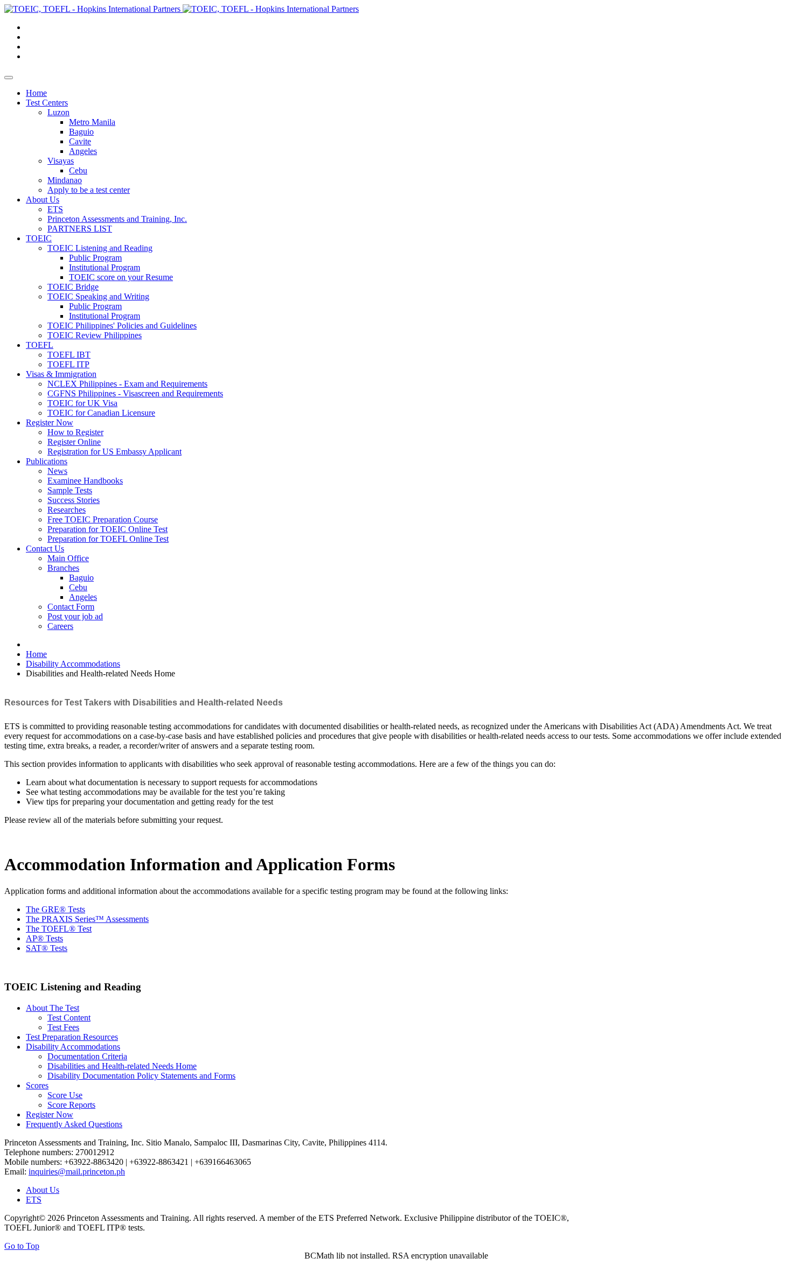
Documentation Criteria (87, 1056)
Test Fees (63, 1027)
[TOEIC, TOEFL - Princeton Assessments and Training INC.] (181, 8)
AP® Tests (44, 938)
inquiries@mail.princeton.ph (77, 1171)
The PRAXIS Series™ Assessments (87, 919)
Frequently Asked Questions (74, 1124)
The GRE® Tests (55, 909)
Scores (37, 1085)
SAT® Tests (46, 948)
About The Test (52, 1007)
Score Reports (71, 1104)
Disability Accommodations (73, 1046)
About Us (42, 1189)
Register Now (49, 1114)
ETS (33, 1199)
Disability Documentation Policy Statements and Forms (141, 1075)
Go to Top (21, 1245)
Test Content (69, 1017)
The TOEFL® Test (59, 928)
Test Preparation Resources (72, 1037)
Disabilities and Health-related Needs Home (122, 1066)
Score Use (64, 1095)
